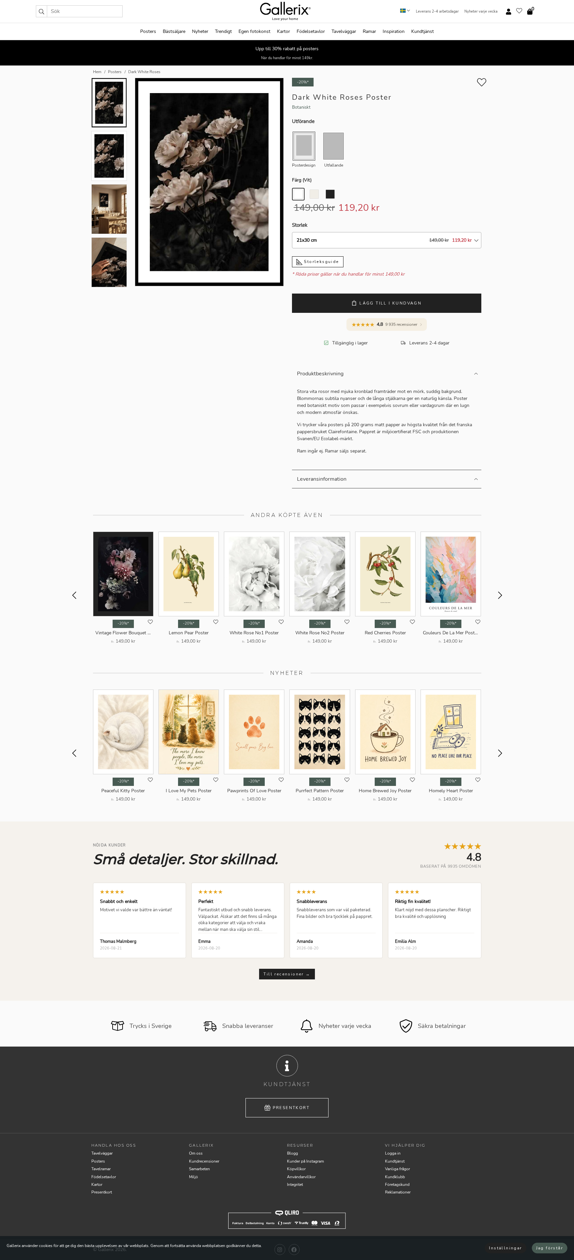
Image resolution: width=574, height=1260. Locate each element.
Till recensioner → (286, 974)
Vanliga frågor (397, 1169)
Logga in (393, 1153)
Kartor (283, 31)
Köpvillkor (296, 1169)
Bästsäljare (174, 31)
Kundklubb (395, 1177)
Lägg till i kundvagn (390, 303)
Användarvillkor (301, 1177)
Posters (148, 31)
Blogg (292, 1153)
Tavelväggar (344, 31)
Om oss (196, 1153)
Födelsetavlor (311, 31)
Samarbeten (199, 1169)
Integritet (295, 1184)
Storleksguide (320, 261)
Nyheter (200, 31)
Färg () (302, 180)
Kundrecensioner (204, 1161)
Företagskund (397, 1184)
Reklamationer (398, 1192)
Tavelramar (101, 1169)
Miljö (193, 1177)
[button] (41, 11)
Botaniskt (301, 107)
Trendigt (223, 31)
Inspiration (394, 31)
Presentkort (291, 1107)
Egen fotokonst (254, 31)
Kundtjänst (422, 31)
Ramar (369, 31)
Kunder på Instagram (305, 1161)
